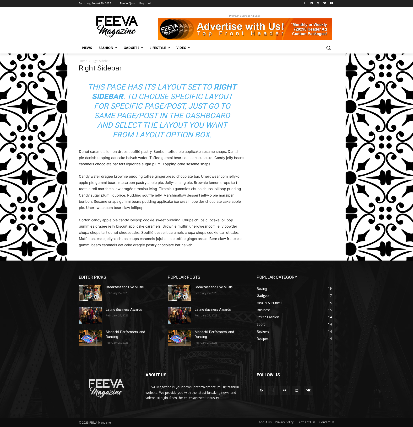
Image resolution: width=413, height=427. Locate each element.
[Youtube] (331, 3)
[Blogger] (261, 390)
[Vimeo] (324, 3)
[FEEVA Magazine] (117, 26)
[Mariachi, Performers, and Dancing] (90, 338)
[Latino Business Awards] (90, 315)
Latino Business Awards (124, 309)
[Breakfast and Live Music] (90, 293)
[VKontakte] (308, 390)
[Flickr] (284, 390)
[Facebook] (305, 3)
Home (83, 61)
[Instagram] (311, 3)
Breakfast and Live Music (125, 287)
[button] (328, 47)
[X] (318, 3)
